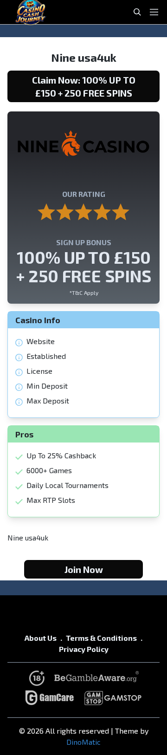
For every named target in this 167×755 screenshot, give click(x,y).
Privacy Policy (84, 648)
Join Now (83, 569)
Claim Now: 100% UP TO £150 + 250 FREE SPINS (83, 86)
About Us (41, 637)
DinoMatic (83, 741)
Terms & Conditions (101, 637)
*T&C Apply (83, 292)
